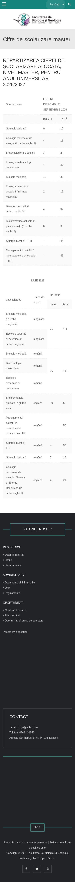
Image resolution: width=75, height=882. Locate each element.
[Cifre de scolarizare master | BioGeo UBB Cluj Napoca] (37, 19)
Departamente (12, 565)
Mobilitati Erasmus (15, 610)
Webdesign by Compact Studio (37, 858)
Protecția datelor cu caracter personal (26, 842)
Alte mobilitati (12, 615)
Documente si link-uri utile (19, 582)
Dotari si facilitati (14, 554)
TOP (37, 827)
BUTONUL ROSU (36, 529)
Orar (7, 587)
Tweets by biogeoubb (15, 631)
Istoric (8, 559)
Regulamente (12, 593)
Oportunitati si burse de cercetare (23, 620)
